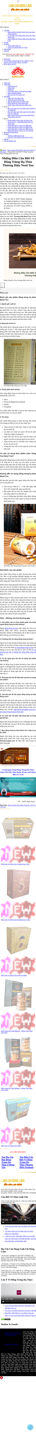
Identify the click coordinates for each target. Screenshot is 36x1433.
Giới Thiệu (7, 84)
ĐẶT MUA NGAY (10, 64)
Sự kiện (6, 134)
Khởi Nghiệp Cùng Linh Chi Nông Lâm (20, 120)
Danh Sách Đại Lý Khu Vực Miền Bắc (20, 125)
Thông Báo (11, 88)
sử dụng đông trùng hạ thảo (24, 647)
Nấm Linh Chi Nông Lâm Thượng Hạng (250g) (15, 920)
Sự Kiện (6, 44)
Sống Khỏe (7, 49)
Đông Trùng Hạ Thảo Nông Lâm (18, 103)
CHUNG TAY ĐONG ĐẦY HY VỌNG (20, 137)
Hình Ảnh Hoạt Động (14, 93)
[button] (4, 27)
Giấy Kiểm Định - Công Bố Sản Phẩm (19, 91)
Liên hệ (6, 139)
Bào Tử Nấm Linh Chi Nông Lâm (18, 101)
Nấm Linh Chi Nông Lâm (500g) (11, 1146)
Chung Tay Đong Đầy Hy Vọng (17, 47)
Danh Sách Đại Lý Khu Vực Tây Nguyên (20, 130)
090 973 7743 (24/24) (13, 1334)
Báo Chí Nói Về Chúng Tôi (16, 95)
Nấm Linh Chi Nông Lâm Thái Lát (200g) (14, 975)
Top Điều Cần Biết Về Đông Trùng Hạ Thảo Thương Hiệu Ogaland (26, 1162)
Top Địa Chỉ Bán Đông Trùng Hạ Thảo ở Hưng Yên (7, 1162)
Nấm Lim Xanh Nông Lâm (16, 100)
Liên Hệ (6, 51)
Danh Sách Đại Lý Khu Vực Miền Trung (20, 129)
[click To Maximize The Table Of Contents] (2, 285)
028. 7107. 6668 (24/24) (16, 54)
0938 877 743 (29, 54)
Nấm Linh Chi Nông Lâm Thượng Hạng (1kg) (15, 864)
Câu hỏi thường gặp (10, 141)
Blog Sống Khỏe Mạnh (11, 132)
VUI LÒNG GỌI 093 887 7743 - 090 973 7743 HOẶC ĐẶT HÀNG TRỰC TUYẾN (18, 61)
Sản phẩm (7, 96)
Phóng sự (10, 89)
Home (4, 150)
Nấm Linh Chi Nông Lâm (16, 98)
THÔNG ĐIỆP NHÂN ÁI (16, 136)
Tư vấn (6, 42)
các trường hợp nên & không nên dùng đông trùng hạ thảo (18, 652)
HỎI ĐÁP (7, 59)
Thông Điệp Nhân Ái (14, 46)
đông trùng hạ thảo (11, 628)
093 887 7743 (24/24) (11, 1333)
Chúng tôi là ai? (12, 86)
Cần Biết (6, 30)
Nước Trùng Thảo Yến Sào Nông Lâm (19, 105)
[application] (18, 787)
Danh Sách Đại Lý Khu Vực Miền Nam (20, 127)
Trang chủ (7, 83)
